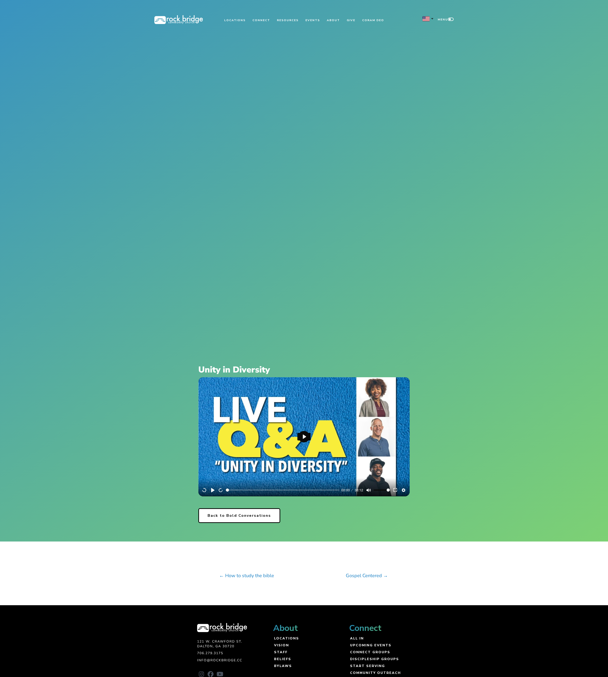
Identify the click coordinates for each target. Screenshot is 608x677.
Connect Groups (370, 652)
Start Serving (367, 666)
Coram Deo (373, 20)
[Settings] (403, 490)
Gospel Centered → (367, 575)
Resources (288, 20)
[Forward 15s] (221, 490)
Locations (235, 20)
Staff (281, 652)
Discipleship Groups (374, 659)
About (333, 20)
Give (351, 20)
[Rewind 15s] (204, 490)
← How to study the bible (246, 575)
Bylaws (283, 666)
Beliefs (282, 659)
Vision (281, 645)
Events (312, 20)
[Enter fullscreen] (395, 490)
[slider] (283, 490)
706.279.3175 (210, 653)
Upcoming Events (370, 645)
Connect (261, 20)
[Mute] (368, 490)
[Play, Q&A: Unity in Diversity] (213, 490)
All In (357, 638)
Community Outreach (375, 673)
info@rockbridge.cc (219, 660)
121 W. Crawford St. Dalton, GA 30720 (219, 643)
